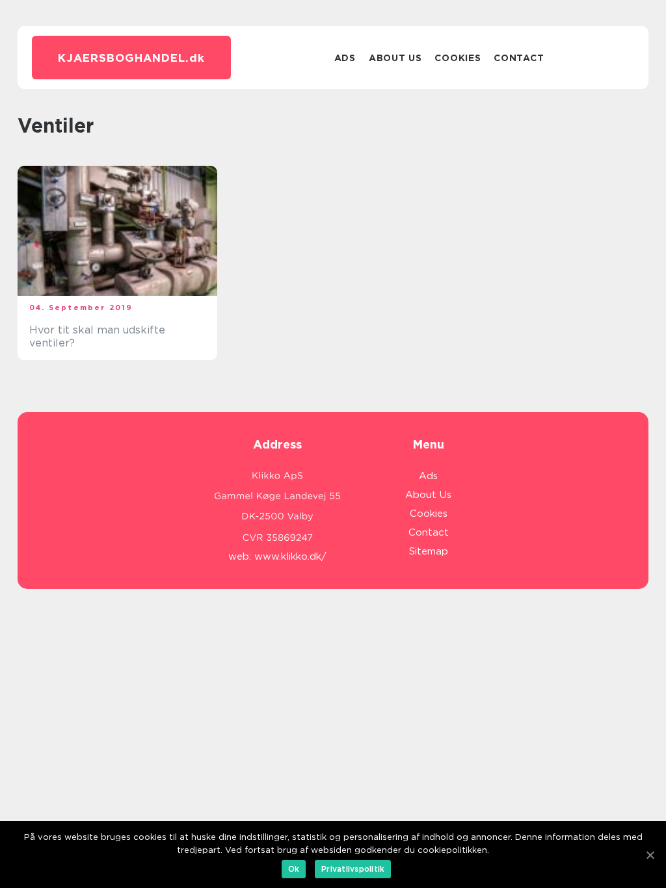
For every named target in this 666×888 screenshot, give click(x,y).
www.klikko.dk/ (290, 556)
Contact (519, 58)
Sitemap (428, 551)
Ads (345, 58)
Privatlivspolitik (352, 869)
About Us (395, 58)
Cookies (457, 58)
